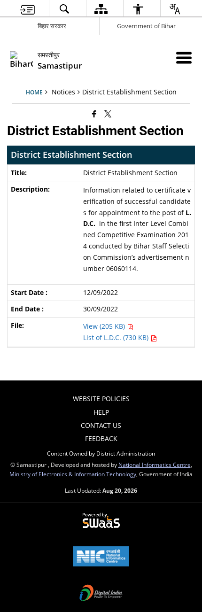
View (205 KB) (105, 326)
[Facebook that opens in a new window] (94, 113)
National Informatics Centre (154, 464)
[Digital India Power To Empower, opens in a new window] (101, 593)
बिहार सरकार (52, 26)
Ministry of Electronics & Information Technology (72, 474)
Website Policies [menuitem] (101, 398)
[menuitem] (27, 8)
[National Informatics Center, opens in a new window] (101, 557)
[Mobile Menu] (184, 57)
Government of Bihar (146, 26)
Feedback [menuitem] (101, 438)
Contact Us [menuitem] (101, 425)
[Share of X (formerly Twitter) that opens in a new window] (108, 113)
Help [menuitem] (101, 412)
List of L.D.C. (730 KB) (116, 337)
